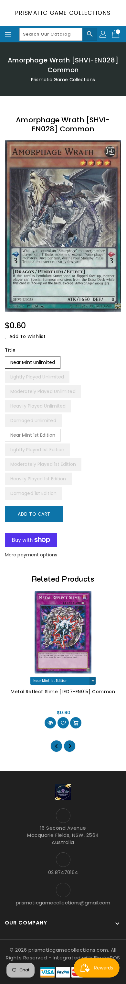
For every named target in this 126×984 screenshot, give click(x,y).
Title (10, 350)
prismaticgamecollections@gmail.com (63, 902)
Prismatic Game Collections (63, 13)
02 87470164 (63, 872)
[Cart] (116, 34)
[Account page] (103, 34)
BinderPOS (107, 957)
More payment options (31, 555)
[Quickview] (50, 722)
